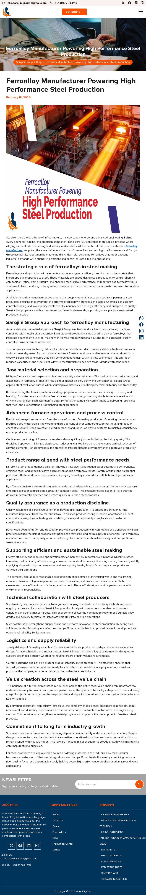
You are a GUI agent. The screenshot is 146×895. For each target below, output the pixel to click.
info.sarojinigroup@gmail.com (20, 858)
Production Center (63, 843)
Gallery (56, 849)
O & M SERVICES (111, 861)
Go (139, 784)
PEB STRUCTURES (111, 867)
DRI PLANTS (108, 849)
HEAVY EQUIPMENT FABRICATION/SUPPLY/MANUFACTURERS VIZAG (123, 838)
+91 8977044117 (22, 865)
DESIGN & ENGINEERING (115, 814)
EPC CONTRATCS (111, 855)
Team (56, 826)
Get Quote (73, 11)
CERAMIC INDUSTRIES (114, 878)
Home (56, 814)
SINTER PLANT (109, 873)
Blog (55, 837)
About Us (58, 820)
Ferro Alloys (59, 832)
